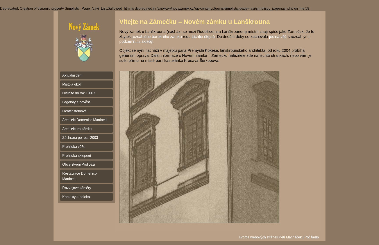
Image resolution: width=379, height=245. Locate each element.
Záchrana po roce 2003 (80, 137)
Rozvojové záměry (76, 188)
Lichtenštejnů (203, 36)
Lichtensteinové (74, 111)
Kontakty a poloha (76, 197)
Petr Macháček (290, 237)
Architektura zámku (77, 129)
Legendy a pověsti (76, 102)
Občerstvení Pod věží (78, 164)
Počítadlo (311, 237)
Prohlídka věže (73, 146)
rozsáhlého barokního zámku (157, 36)
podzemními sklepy (135, 41)
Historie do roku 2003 (78, 93)
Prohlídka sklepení (76, 155)
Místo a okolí (72, 84)
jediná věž (278, 36)
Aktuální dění (72, 75)
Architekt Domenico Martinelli (84, 120)
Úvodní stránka (86, 39)
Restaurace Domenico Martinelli (79, 176)
